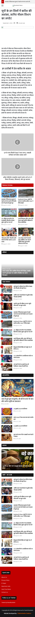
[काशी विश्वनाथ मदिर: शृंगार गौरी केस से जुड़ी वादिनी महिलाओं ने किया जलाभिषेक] (26, 212)
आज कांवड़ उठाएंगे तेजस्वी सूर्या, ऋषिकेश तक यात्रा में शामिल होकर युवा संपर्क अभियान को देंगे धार (24, 241)
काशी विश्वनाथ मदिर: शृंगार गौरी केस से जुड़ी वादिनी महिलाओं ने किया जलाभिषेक (25, 220)
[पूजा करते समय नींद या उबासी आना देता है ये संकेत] (6, 437)
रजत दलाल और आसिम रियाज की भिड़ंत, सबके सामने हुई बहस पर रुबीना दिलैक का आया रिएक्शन (16, 273)
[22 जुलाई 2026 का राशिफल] (6, 428)
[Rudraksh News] (17, 5)
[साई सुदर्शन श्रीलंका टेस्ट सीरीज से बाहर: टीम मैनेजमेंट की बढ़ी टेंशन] (6, 289)
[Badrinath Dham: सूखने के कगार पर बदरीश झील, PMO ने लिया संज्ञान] (26, 193)
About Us (4, 577)
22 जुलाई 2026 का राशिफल (20, 426)
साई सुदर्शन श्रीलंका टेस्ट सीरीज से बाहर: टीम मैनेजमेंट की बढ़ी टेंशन (23, 287)
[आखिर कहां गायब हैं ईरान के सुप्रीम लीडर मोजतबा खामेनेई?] (6, 297)
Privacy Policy (5, 580)
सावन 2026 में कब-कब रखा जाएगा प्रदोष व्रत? (23, 418)
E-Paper (3, 583)
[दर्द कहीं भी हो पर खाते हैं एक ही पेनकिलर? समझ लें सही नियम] (6, 367)
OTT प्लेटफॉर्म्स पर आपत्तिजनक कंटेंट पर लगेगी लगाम (23, 357)
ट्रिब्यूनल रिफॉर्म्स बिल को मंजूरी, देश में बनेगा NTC (23, 348)
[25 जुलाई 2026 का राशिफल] (6, 411)
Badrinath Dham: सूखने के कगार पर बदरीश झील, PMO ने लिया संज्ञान (25, 201)
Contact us (4, 592)
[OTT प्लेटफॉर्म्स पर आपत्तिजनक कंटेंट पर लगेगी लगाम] (6, 358)
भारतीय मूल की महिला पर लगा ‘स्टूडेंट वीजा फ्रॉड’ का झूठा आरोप (22, 305)
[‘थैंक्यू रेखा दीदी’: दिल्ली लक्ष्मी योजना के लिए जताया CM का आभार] (9, 232)
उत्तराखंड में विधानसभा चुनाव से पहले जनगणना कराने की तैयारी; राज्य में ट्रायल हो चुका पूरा (8, 201)
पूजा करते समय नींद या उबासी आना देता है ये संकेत (23, 436)
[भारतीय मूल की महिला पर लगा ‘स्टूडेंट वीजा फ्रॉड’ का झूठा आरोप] (6, 306)
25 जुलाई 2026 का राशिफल (20, 409)
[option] (17, 266)
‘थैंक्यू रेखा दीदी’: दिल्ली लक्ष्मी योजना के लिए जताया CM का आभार (8, 240)
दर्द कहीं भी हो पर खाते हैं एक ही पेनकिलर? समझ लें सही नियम (21, 365)
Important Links (5, 586)
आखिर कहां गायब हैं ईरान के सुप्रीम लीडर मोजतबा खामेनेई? (23, 296)
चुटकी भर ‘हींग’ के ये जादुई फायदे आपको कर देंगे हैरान (17, 467)
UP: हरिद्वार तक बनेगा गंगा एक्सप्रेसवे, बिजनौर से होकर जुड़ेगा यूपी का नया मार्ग (7, 220)
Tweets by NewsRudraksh (8, 603)
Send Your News (6, 589)
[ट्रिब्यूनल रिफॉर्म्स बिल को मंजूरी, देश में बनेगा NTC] (6, 350)
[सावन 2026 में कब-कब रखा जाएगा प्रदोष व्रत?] (6, 420)
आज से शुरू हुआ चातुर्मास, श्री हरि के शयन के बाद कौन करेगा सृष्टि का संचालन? (17, 400)
